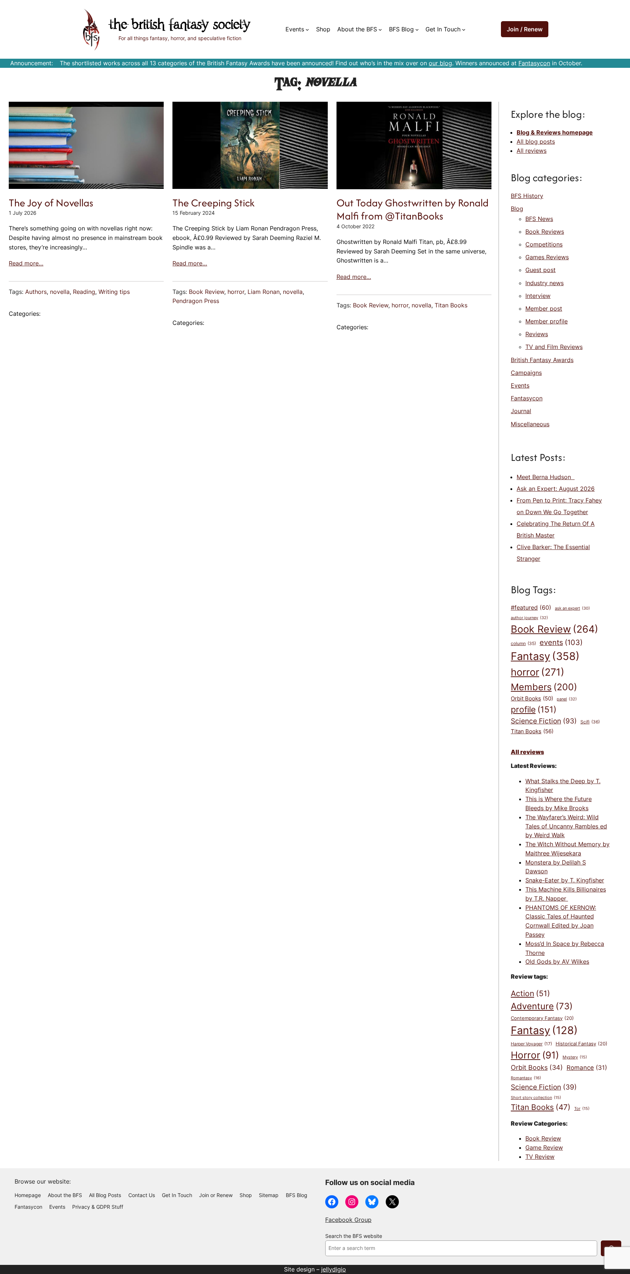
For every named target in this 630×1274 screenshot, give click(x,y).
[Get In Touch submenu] (464, 29)
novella (60, 291)
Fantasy (545, 656)
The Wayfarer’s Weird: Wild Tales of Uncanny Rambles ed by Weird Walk (566, 826)
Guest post (540, 269)
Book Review (206, 291)
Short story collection (536, 1097)
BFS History (527, 195)
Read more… (26, 263)
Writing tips (114, 291)
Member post (543, 308)
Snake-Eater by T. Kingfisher (564, 880)
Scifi (590, 722)
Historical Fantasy (581, 1043)
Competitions (544, 244)
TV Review (540, 1156)
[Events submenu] (307, 29)
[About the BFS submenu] (380, 29)
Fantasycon (534, 63)
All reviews (532, 150)
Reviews (536, 334)
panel (567, 699)
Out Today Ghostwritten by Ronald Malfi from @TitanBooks (413, 209)
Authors (36, 291)
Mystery (575, 1057)
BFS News (539, 218)
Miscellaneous (530, 424)
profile (533, 709)
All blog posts (536, 141)
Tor (582, 1108)
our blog (440, 63)
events (561, 642)
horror (236, 291)
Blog (517, 208)
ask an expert (572, 608)
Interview (538, 295)
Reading (84, 291)
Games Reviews (547, 257)
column (523, 643)
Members (544, 686)
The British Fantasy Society (179, 25)
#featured (531, 607)
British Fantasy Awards (542, 360)
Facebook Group (348, 1219)
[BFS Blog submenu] (417, 29)
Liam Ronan (264, 291)
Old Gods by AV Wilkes (557, 961)
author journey (529, 617)
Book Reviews (544, 231)
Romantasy (526, 1077)
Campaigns (526, 372)
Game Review (544, 1147)
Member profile (546, 321)
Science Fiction (544, 721)
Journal (521, 411)
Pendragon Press (195, 300)
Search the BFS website (353, 1236)
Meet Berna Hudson (546, 477)
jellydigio (333, 1269)
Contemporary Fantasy (542, 1018)
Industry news (544, 283)
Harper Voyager (531, 1043)
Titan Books (451, 305)
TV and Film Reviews (554, 346)
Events (520, 385)
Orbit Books (532, 698)
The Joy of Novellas (51, 202)
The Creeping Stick (213, 202)
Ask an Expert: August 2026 (556, 488)
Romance (587, 1067)
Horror (535, 1055)
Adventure (542, 1006)
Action (530, 993)
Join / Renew (524, 29)
